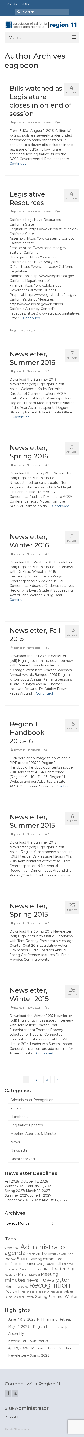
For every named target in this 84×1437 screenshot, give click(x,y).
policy (28, 330)
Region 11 (13, 1291)
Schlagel (18, 1297)
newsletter (54, 1279)
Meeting (49, 1274)
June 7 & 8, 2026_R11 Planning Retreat (39, 1319)
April (39, 1253)
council (30, 1264)
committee (52, 1259)
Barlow (10, 1259)
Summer (56, 1297)
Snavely (29, 1297)
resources (38, 330)
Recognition (49, 1285)
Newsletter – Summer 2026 (30, 1341)
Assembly (51, 1253)
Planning (12, 1286)
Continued (18, 163)
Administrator (44, 1247)
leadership (63, 1268)
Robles (68, 1291)
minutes (15, 1280)
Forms (15, 1108)
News (15, 1142)
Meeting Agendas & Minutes (33, 1134)
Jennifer (37, 1269)
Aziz (70, 1253)
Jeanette (25, 1269)
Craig (41, 1264)
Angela (31, 1253)
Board (22, 1258)
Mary (22, 1274)
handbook (68, 1264)
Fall (58, 1264)
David (50, 1264)
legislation (18, 330)
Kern (47, 1269)
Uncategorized (22, 1159)
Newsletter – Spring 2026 (28, 1355)
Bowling (36, 1259)
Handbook (33, 750)
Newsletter (33, 371)
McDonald (34, 1274)
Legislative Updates (39, 122)
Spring (41, 1296)
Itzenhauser (12, 1269)
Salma (8, 1297)
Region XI (44, 1291)
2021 (16, 1248)
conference (14, 1264)
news (32, 1280)
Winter (71, 1296)
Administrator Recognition (31, 1100)
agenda (15, 1252)
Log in (14, 1416)
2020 (8, 1248)
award (63, 1253)
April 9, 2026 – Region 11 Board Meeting (40, 1348)
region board (29, 1291)
